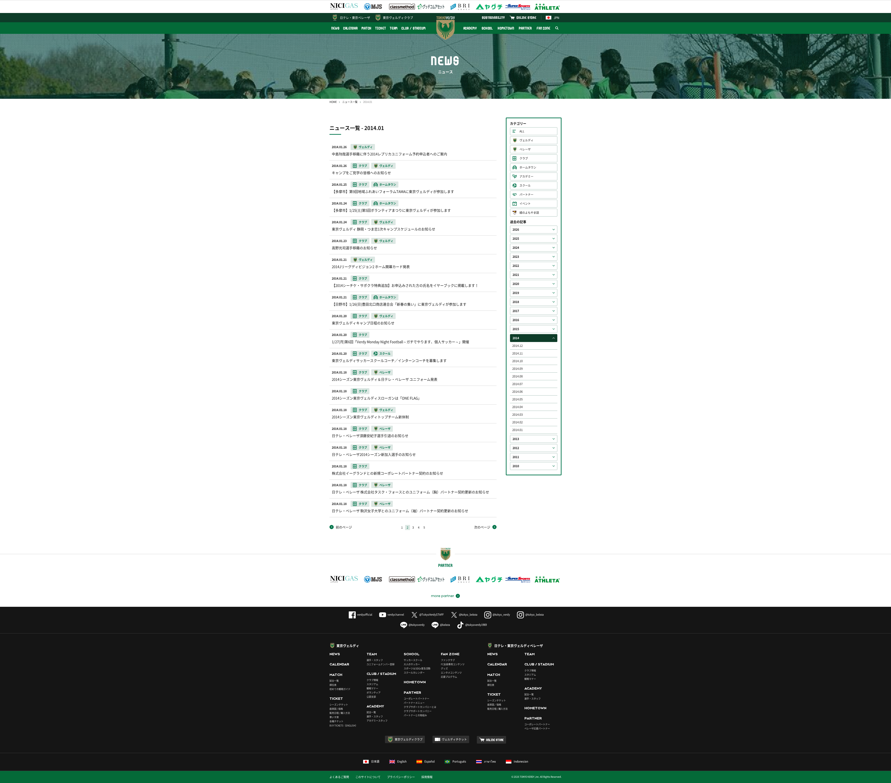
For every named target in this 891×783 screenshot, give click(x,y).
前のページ (344, 527)
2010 (516, 466)
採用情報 (427, 777)
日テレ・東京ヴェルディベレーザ (518, 645)
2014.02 (517, 422)
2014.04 (517, 407)
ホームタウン (528, 167)
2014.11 (517, 353)
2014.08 (517, 376)
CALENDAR (350, 28)
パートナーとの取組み (415, 715)
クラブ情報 (372, 680)
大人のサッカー (412, 664)
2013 (516, 439)
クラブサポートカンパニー (418, 711)
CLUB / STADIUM (413, 28)
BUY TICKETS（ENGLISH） (343, 725)
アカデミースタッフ (377, 720)
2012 (516, 448)
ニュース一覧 (350, 102)
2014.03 (517, 414)
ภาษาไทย (490, 761)
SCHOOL (487, 28)
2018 (516, 302)
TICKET (380, 28)
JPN (556, 17)
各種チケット (336, 721)
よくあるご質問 (339, 777)
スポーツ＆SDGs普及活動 (417, 668)
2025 (516, 238)
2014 (516, 338)
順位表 (332, 685)
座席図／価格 (494, 704)
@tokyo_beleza (468, 615)
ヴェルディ (526, 140)
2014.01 (517, 430)
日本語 (375, 761)
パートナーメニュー (414, 702)
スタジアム (372, 684)
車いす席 (334, 717)
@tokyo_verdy (501, 615)
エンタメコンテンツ (451, 672)
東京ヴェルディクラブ (398, 17)
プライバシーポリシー (401, 777)
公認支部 (371, 696)
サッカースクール (413, 660)
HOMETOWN (506, 28)
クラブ (524, 158)
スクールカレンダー (414, 672)
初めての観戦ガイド (339, 689)
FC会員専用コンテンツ (453, 664)
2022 (516, 266)
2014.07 (517, 384)
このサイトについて (368, 777)
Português (459, 761)
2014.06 (517, 392)
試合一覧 (334, 680)
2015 (516, 329)
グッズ (444, 668)
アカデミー (526, 176)
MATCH (367, 28)
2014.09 (517, 369)
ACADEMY (470, 28)
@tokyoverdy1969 (476, 625)
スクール (525, 185)
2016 (516, 320)
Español (429, 761)
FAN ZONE (543, 28)
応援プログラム (449, 676)
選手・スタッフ (375, 660)
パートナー (526, 194)
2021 (516, 275)
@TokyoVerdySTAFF (431, 615)
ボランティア (374, 692)
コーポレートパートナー (416, 698)
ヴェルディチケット (454, 739)
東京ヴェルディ (347, 645)
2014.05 (517, 399)
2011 (516, 457)
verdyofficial (364, 615)
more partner (442, 596)
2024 (516, 248)
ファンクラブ (448, 660)
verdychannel (395, 615)
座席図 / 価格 (336, 708)
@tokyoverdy (417, 625)
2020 (516, 284)
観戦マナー (372, 688)
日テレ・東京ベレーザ (355, 17)
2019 (516, 293)
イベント (525, 203)
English (402, 761)
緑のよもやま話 (529, 213)
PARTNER (525, 28)
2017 (516, 311)
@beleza (445, 625)
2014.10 (517, 361)
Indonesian (521, 761)
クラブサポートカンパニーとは (420, 707)
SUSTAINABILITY (493, 17)
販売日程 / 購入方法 (339, 713)
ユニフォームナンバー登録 (380, 664)
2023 (516, 257)
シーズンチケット (338, 704)
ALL (522, 131)
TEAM (394, 28)
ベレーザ (525, 149)
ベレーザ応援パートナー (537, 728)
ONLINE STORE (526, 17)
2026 (516, 229)
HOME (333, 102)
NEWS (335, 28)
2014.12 (517, 346)
